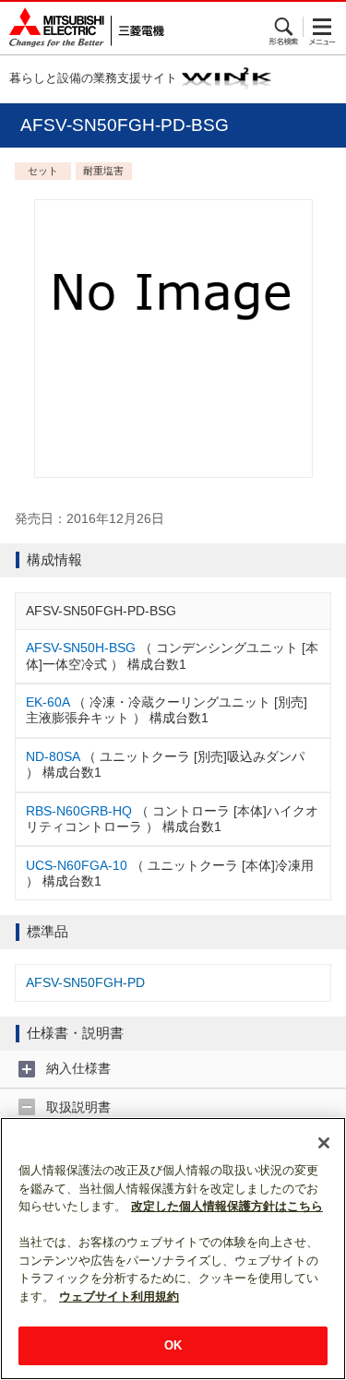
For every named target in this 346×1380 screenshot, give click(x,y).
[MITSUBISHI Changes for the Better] (82, 28)
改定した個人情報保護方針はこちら (227, 1206)
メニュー (322, 26)
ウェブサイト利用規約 (119, 1296)
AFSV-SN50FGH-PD (85, 982)
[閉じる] (324, 1143)
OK (173, 1345)
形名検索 (285, 26)
